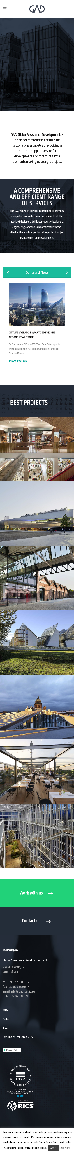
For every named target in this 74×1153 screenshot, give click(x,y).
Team (5, 1028)
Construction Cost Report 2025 (18, 1037)
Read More (64, 1147)
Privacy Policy (13, 1050)
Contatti (7, 1019)
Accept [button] (53, 1148)
